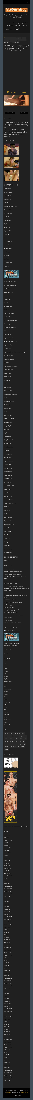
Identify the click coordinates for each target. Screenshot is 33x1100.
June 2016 (6, 901)
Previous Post (10, 112)
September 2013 (8, 986)
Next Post (23, 112)
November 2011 (8, 1042)
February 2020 (7, 858)
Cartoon (6, 666)
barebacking (7, 658)
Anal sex (11, 23)
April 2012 (6, 1029)
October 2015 (7, 922)
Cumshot (6, 671)
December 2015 (8, 917)
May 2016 (6, 904)
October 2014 (7, 952)
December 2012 (8, 1009)
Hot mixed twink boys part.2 (11, 583)
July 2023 (6, 842)
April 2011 (6, 1060)
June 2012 (6, 1024)
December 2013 (8, 978)
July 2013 (6, 991)
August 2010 (7, 1080)
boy (11, 736)
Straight (6, 707)
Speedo (6, 704)
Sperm (6, 746)
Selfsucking (18, 744)
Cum (6, 738)
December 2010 (8, 1070)
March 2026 (7, 835)
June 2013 (6, 993)
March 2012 (7, 1032)
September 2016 (8, 894)
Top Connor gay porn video (11, 605)
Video (16, 25)
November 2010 (8, 1072)
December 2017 (8, 876)
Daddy (16, 738)
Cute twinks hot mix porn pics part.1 (13, 574)
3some (6, 733)
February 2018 (7, 873)
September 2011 (8, 1047)
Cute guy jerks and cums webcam (12, 622)
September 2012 (8, 1016)
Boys (15, 42)
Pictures (6, 699)
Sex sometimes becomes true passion (13, 615)
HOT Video (6, 684)
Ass (5, 656)
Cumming (11, 738)
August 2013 (7, 988)
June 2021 (6, 850)
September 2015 (8, 924)
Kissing (16, 741)
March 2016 (7, 909)
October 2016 (7, 891)
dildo (20, 738)
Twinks (12, 25)
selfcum (12, 744)
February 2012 (7, 1034)
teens (14, 746)
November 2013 (8, 980)
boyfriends (15, 736)
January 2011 (7, 1067)
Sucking (6, 712)
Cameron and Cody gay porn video (13, 602)
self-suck (7, 744)
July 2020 (6, 855)
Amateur (12, 733)
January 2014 (7, 975)
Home (7, 23)
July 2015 (6, 929)
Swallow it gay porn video (10, 607)
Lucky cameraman (8, 581)
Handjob (7, 741)
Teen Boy (8, 25)
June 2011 (6, 1055)
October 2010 (7, 1075)
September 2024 (8, 840)
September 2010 (8, 1078)
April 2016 (6, 906)
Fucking (14, 23)
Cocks (5, 668)
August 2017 (7, 878)
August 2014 (7, 957)
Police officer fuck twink (10, 599)
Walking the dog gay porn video (12, 610)
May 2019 (6, 863)
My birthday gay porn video (11, 612)
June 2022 (6, 845)
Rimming (22, 741)
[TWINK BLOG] (17, 8)
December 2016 (8, 886)
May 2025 (6, 837)
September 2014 (8, 955)
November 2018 (8, 868)
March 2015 (7, 940)
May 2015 (6, 934)
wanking (6, 749)
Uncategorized (7, 719)
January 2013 (7, 1006)
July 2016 (6, 899)
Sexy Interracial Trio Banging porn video (14, 586)
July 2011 (6, 1052)
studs (5, 709)
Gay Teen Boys (24, 23)
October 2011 (7, 1044)
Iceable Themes (24, 1092)
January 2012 (7, 1037)
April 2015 (6, 937)
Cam (5, 663)
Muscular (6, 694)
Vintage (22, 746)
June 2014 (6, 963)
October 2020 (7, 853)
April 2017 (6, 881)
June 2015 (6, 932)
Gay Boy (18, 23)
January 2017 (7, 883)
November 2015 (8, 919)
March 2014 (7, 970)
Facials (25, 738)
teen (11, 746)
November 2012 (8, 1011)
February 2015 (7, 942)
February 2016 (7, 911)
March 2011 (7, 1062)
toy (18, 746)
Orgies (5, 696)
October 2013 (7, 983)
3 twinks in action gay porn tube (12, 593)
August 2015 (7, 927)
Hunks (5, 686)
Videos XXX (20, 25)
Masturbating (7, 689)
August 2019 (7, 860)
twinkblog (17, 37)
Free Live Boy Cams (9, 569)
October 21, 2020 (9, 37)
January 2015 (7, 945)
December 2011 (8, 1039)
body (22, 733)
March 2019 (7, 865)
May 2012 (6, 1026)
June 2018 (6, 871)
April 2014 (6, 968)
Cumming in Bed (8, 620)
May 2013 (6, 996)
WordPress (8, 1092)
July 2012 (6, 1021)
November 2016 (8, 888)
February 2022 (7, 848)
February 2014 (7, 973)
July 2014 (6, 960)
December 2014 (8, 947)
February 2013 (7, 1003)
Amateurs (17, 733)
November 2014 (8, 950)
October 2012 (7, 1014)
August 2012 (7, 1019)
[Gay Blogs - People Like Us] (12, 631)
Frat (5, 673)
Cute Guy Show (8, 617)
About (19, 1095)
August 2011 (7, 1049)
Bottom (6, 736)
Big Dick (6, 661)
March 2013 (7, 1001)
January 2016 (7, 914)
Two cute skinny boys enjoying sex (13, 571)
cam (25, 736)
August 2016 (7, 896)
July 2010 (6, 1083)
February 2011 (7, 1065)
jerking (11, 741)
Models (6, 691)
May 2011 (6, 1057)
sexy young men (8, 702)
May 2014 (6, 965)
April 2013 (6, 998)
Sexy (18, 42)
